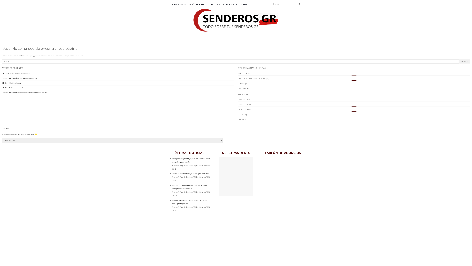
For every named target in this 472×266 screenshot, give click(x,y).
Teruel (241, 115)
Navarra (242, 89)
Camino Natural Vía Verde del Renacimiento (19, 78)
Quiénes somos (178, 4)
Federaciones (230, 4)
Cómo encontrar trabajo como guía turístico (190, 174)
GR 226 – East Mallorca (11, 83)
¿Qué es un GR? (196, 4)
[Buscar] (299, 4)
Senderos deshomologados (252, 78)
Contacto (245, 4)
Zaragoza (243, 99)
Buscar (464, 61)
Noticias (215, 4)
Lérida (241, 120)
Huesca (241, 84)
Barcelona (243, 73)
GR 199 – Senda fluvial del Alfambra (16, 73)
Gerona (241, 94)
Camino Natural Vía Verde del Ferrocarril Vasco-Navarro (25, 92)
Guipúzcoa (243, 104)
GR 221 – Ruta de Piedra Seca (13, 88)
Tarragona (243, 109)
